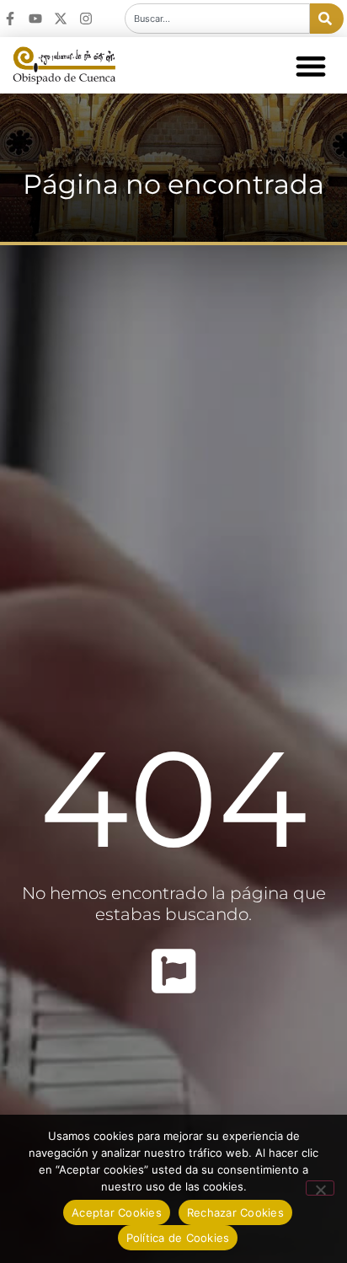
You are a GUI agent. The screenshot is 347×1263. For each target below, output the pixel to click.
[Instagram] (86, 18)
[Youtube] (35, 18)
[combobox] (217, 18)
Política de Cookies (178, 1237)
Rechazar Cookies (235, 1212)
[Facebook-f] (10, 18)
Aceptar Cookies (117, 1212)
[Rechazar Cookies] (320, 1188)
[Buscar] (327, 18)
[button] (310, 65)
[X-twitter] (60, 18)
